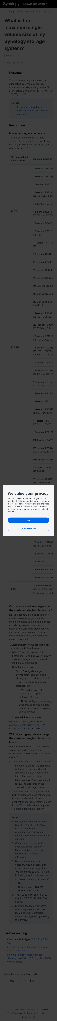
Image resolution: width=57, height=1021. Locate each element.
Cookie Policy (42, 506)
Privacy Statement (23, 506)
